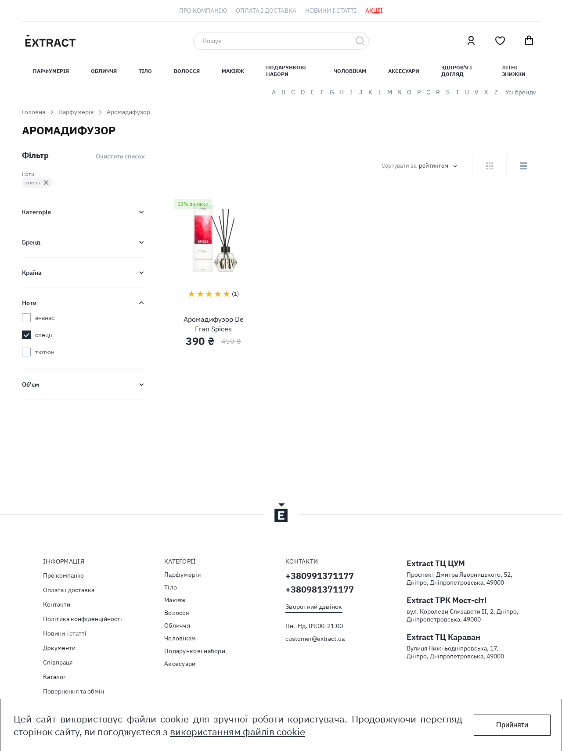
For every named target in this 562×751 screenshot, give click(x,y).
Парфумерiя (51, 71)
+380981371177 (319, 589)
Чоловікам (350, 71)
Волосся (187, 71)
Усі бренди (521, 92)
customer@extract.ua (315, 639)
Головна (33, 112)
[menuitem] (203, 10)
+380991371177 (319, 576)
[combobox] (281, 41)
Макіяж (233, 71)
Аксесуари (403, 71)
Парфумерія (76, 112)
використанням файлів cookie (237, 731)
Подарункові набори (286, 70)
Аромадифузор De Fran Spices (214, 324)
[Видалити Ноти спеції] (46, 182)
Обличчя (104, 71)
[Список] (523, 166)
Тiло (145, 71)
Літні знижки (514, 70)
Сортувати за (399, 165)
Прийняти (512, 725)
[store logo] (92, 41)
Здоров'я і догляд (456, 70)
